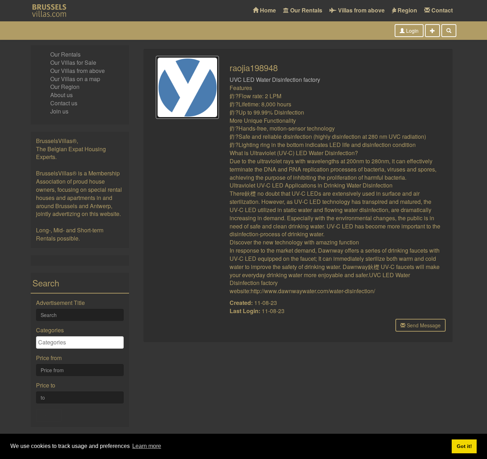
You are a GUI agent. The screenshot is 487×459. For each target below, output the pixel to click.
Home (267, 10)
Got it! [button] (464, 446)
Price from (49, 358)
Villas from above (361, 10)
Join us (59, 111)
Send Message (423, 325)
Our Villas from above (77, 71)
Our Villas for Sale (73, 62)
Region (406, 10)
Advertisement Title (60, 303)
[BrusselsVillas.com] (53, 10)
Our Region (65, 87)
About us (61, 95)
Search (49, 415)
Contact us (63, 103)
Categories (50, 330)
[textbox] (81, 342)
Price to (45, 385)
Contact (441, 10)
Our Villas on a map (75, 79)
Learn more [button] (146, 446)
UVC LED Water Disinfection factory (275, 79)
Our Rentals (305, 10)
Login (412, 30)
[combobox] (80, 342)
